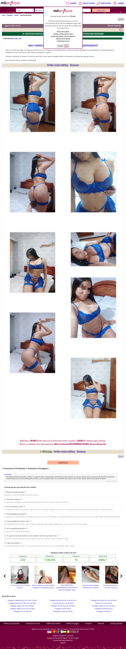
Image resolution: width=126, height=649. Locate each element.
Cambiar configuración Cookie (63, 34)
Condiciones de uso (63, 41)
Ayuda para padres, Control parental (63, 36)
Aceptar (60, 46)
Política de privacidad (63, 38)
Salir (66, 46)
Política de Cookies (63, 31)
